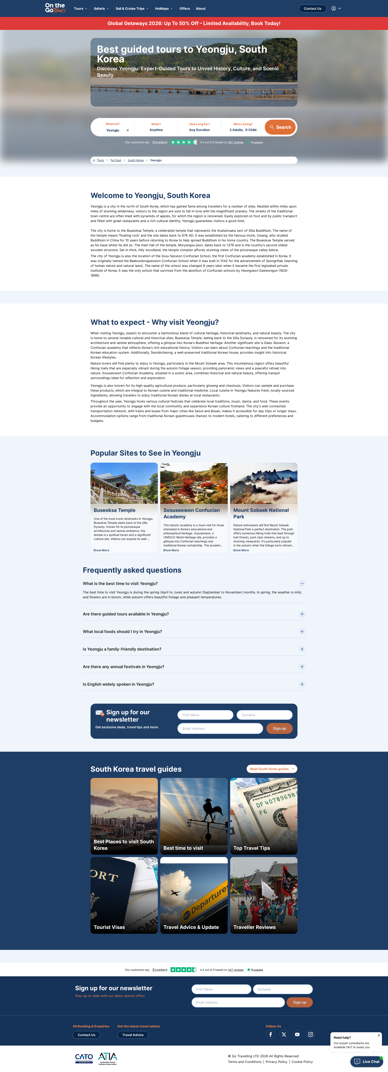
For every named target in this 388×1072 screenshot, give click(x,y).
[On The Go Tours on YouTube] (297, 1034)
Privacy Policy (276, 1062)
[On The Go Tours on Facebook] (270, 1034)
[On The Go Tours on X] (284, 1034)
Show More (101, 550)
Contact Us (313, 8)
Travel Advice (132, 1035)
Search (283, 127)
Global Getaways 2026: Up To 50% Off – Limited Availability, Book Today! (194, 23)
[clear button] (127, 129)
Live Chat (371, 1061)
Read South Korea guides (269, 769)
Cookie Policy (302, 1062)
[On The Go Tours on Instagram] (310, 1034)
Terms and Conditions (244, 1062)
